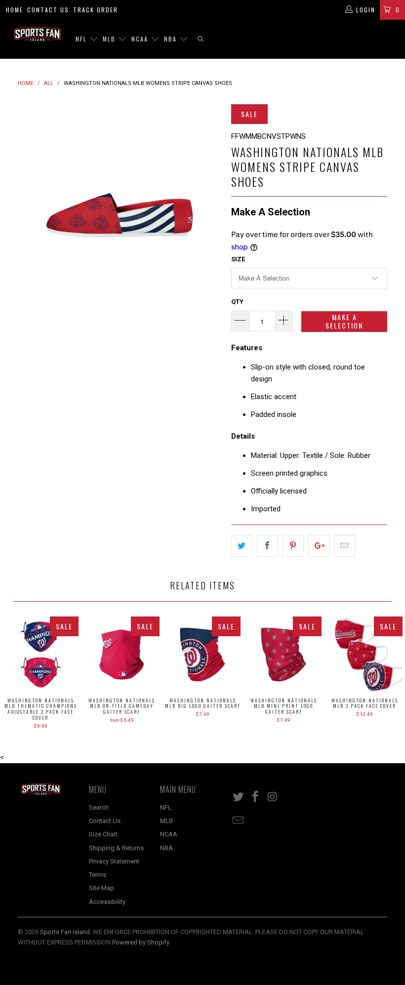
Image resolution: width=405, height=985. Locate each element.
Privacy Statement (114, 861)
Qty (237, 301)
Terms (97, 874)
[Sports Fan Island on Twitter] (238, 797)
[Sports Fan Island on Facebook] (255, 797)
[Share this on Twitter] (241, 546)
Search (99, 807)
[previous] (28, 209)
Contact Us (48, 9)
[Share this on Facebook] (267, 546)
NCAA (141, 39)
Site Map (101, 888)
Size (238, 259)
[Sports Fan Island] (37, 34)
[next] (211, 209)
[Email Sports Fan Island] (238, 821)
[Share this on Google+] (318, 546)
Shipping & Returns (116, 848)
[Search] (200, 39)
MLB (110, 39)
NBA (171, 39)
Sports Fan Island (65, 932)
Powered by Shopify (140, 942)
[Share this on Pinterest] (293, 546)
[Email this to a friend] (344, 546)
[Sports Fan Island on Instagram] (272, 797)
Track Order (95, 9)
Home (14, 9)
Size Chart (103, 834)
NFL (82, 39)
